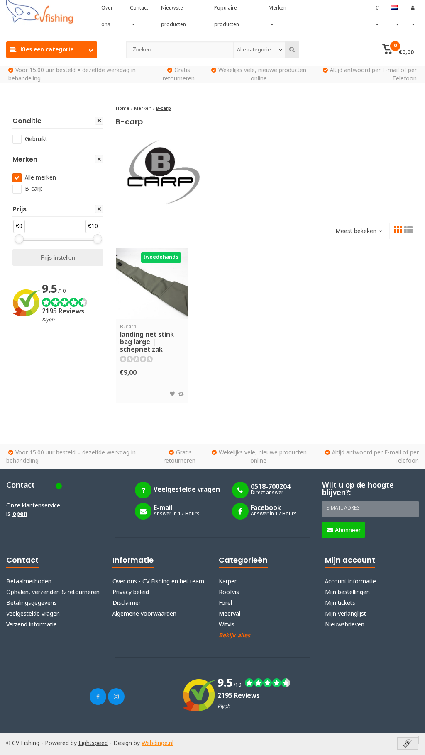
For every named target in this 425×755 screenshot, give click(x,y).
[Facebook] (98, 696)
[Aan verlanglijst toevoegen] (172, 394)
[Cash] (407, 744)
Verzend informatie (31, 625)
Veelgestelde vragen (33, 614)
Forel (225, 603)
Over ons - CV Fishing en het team (158, 581)
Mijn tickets (340, 603)
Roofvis (229, 592)
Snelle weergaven (151, 307)
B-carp (34, 189)
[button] (398, 49)
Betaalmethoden (28, 581)
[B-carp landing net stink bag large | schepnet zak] (152, 284)
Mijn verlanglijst (345, 614)
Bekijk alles (234, 635)
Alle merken (40, 178)
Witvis (226, 625)
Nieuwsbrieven (344, 625)
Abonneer (348, 530)
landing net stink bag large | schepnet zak (147, 339)
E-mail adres (343, 508)
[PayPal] (418, 740)
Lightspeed (93, 743)
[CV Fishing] (47, 12)
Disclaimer (126, 603)
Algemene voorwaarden (144, 614)
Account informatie (350, 581)
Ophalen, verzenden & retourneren (53, 592)
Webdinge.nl (157, 743)
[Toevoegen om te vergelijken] (180, 394)
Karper (228, 581)
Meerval (229, 614)
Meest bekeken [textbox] (355, 231)
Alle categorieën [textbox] (257, 49)
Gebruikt (36, 139)
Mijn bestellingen (347, 592)
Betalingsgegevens (31, 603)
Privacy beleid (130, 592)
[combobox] (259, 49)
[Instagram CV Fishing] (116, 696)
